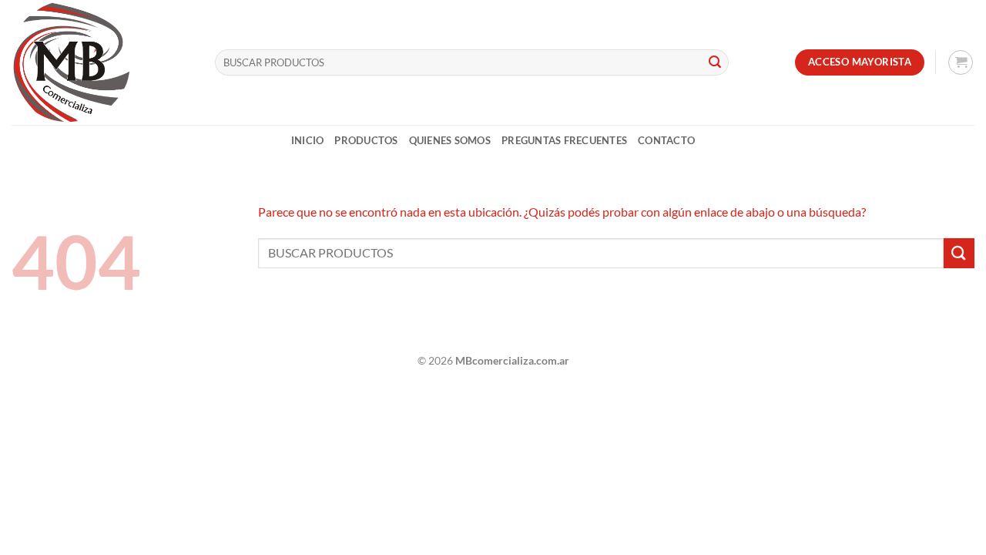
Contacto (666, 140)
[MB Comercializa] (102, 62)
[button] (960, 62)
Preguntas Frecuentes (564, 140)
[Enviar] (715, 62)
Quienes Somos (450, 140)
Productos (365, 140)
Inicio (307, 140)
